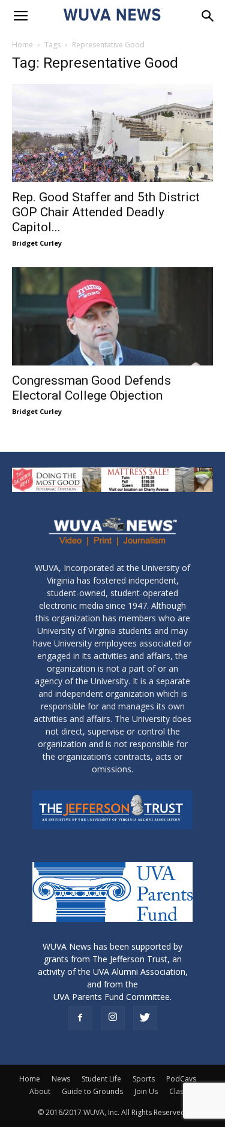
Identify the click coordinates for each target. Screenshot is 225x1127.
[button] (208, 16)
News (61, 1079)
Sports (144, 1079)
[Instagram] (113, 1018)
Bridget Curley (37, 242)
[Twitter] (145, 1018)
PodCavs (181, 1079)
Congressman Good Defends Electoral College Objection (91, 388)
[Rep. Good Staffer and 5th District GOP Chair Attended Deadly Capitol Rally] (112, 133)
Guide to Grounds (92, 1091)
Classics (182, 1091)
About (39, 1091)
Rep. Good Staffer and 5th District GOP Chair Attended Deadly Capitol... (106, 212)
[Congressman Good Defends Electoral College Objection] (112, 316)
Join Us (146, 1091)
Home (22, 45)
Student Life (101, 1079)
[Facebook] (80, 1018)
